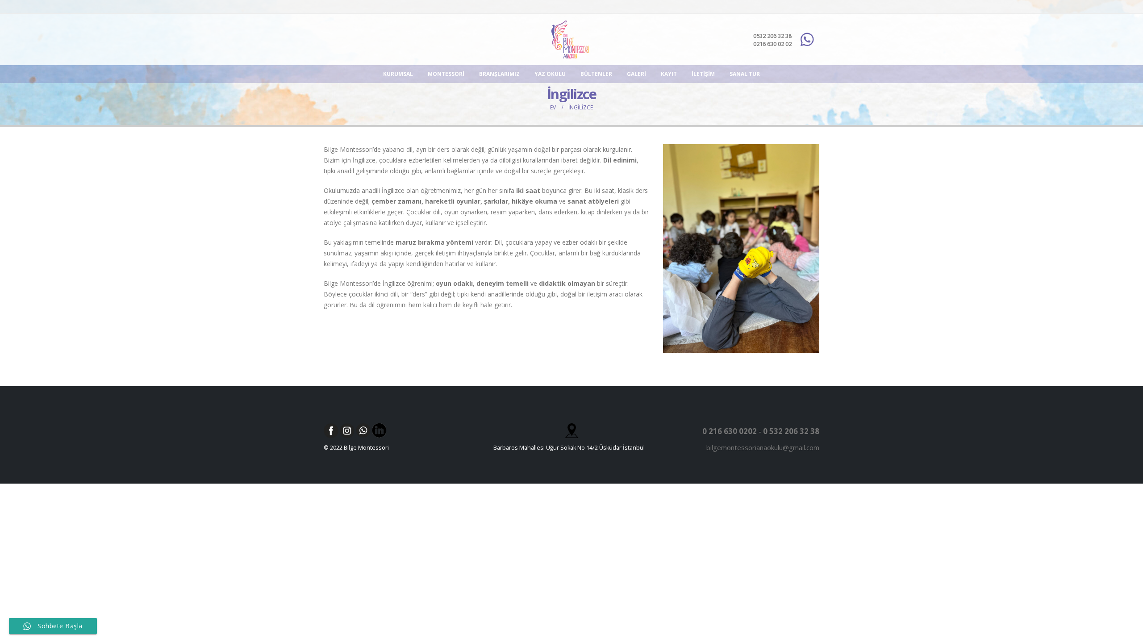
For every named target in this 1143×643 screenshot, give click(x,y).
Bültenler (596, 74)
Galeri (636, 74)
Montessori (446, 74)
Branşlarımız (499, 74)
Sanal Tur (745, 74)
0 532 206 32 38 (791, 431)
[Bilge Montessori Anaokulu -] (571, 39)
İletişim (703, 74)
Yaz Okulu (550, 74)
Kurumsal (398, 74)
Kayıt (669, 74)
